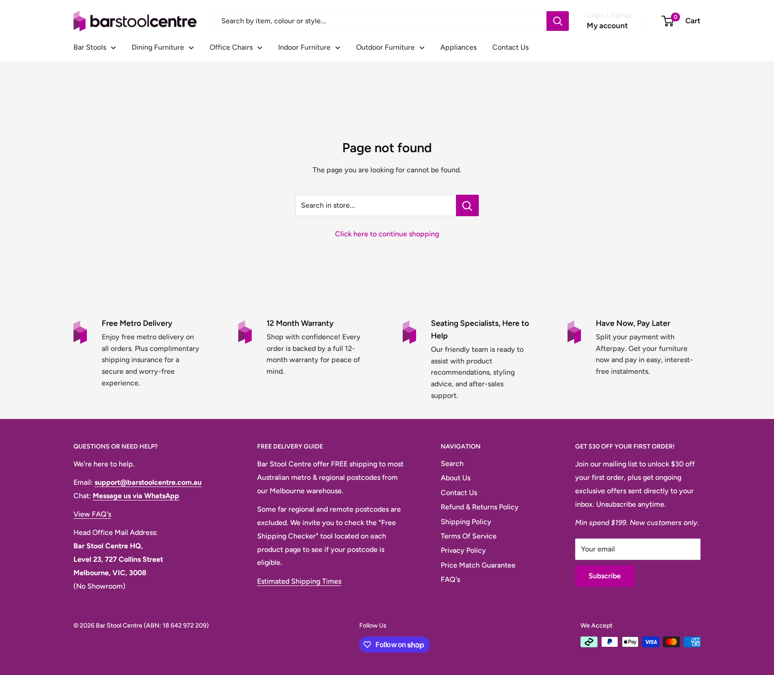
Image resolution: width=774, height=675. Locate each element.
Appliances (458, 47)
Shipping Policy (466, 521)
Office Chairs (231, 47)
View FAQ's (92, 514)
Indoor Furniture (304, 47)
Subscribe (605, 576)
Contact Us (510, 47)
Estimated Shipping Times (299, 581)
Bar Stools (89, 47)
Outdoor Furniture (385, 47)
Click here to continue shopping (387, 234)
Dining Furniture (158, 47)
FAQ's (450, 579)
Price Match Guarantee (478, 565)
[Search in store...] (467, 205)
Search (452, 463)
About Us (455, 478)
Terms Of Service (469, 536)
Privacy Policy (463, 550)
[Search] (557, 21)
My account (607, 25)
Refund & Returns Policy (480, 507)
